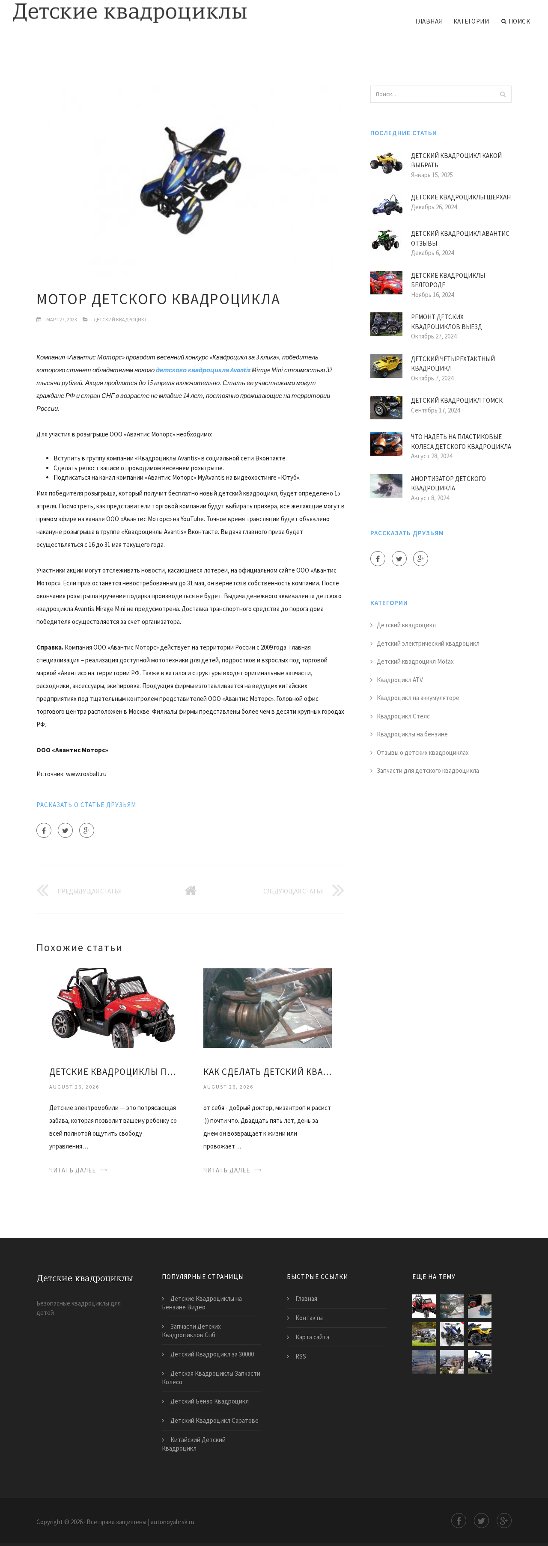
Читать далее (72, 1170)
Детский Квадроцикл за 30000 (212, 1354)
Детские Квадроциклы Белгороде (448, 280)
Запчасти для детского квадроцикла (428, 770)
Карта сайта (312, 1337)
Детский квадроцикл (120, 319)
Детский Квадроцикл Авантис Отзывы (460, 238)
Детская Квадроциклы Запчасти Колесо (211, 1377)
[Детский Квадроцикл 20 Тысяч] (424, 1362)
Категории (471, 21)
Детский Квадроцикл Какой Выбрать (456, 160)
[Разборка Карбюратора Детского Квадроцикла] (479, 1334)
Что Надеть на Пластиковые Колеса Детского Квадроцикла (461, 442)
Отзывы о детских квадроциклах (423, 752)
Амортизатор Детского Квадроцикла (448, 484)
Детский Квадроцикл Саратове (214, 1420)
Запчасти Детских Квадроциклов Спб (191, 1330)
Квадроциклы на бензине (412, 734)
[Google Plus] (86, 830)
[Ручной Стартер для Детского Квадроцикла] (479, 1306)
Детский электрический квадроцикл (428, 643)
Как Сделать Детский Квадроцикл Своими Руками (267, 1071)
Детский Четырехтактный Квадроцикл (453, 364)
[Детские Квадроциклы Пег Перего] (113, 1007)
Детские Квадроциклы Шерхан (461, 197)
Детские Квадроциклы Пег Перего (113, 1071)
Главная (428, 21)
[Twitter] (65, 830)
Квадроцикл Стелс (403, 716)
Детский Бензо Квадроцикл (209, 1401)
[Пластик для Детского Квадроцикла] (479, 1362)
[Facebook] (43, 830)
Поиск (519, 21)
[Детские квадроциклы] (130, 13)
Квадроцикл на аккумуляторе (418, 698)
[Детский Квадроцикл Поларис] (424, 1334)
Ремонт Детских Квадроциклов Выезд (446, 322)
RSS (300, 1356)
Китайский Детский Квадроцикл (194, 1444)
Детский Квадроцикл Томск (457, 400)
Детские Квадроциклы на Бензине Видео (202, 1302)
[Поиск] (502, 94)
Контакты (309, 1318)
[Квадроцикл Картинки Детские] (452, 1334)
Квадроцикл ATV (400, 680)
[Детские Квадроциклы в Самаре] (452, 1362)
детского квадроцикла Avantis (203, 370)
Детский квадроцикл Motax (415, 661)
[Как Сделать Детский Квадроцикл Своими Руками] (267, 1007)
